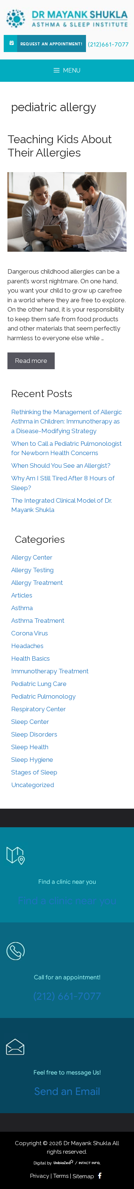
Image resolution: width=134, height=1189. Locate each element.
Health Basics (30, 658)
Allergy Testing (32, 570)
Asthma (22, 608)
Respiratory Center (38, 709)
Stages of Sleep (34, 772)
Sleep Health (29, 747)
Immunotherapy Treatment (50, 671)
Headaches (27, 646)
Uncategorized (32, 785)
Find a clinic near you (67, 900)
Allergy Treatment (37, 582)
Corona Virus (29, 633)
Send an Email (67, 1091)
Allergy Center (31, 557)
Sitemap (83, 1176)
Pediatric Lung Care (39, 683)
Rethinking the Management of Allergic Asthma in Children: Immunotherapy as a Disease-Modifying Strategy (66, 421)
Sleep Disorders (34, 734)
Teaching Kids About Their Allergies (59, 146)
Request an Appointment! (51, 44)
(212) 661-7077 (67, 996)
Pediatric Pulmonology (43, 696)
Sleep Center (30, 721)
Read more (31, 360)
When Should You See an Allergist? (61, 465)
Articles (21, 595)
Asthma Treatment (37, 620)
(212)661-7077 (108, 44)
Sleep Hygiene (32, 759)
